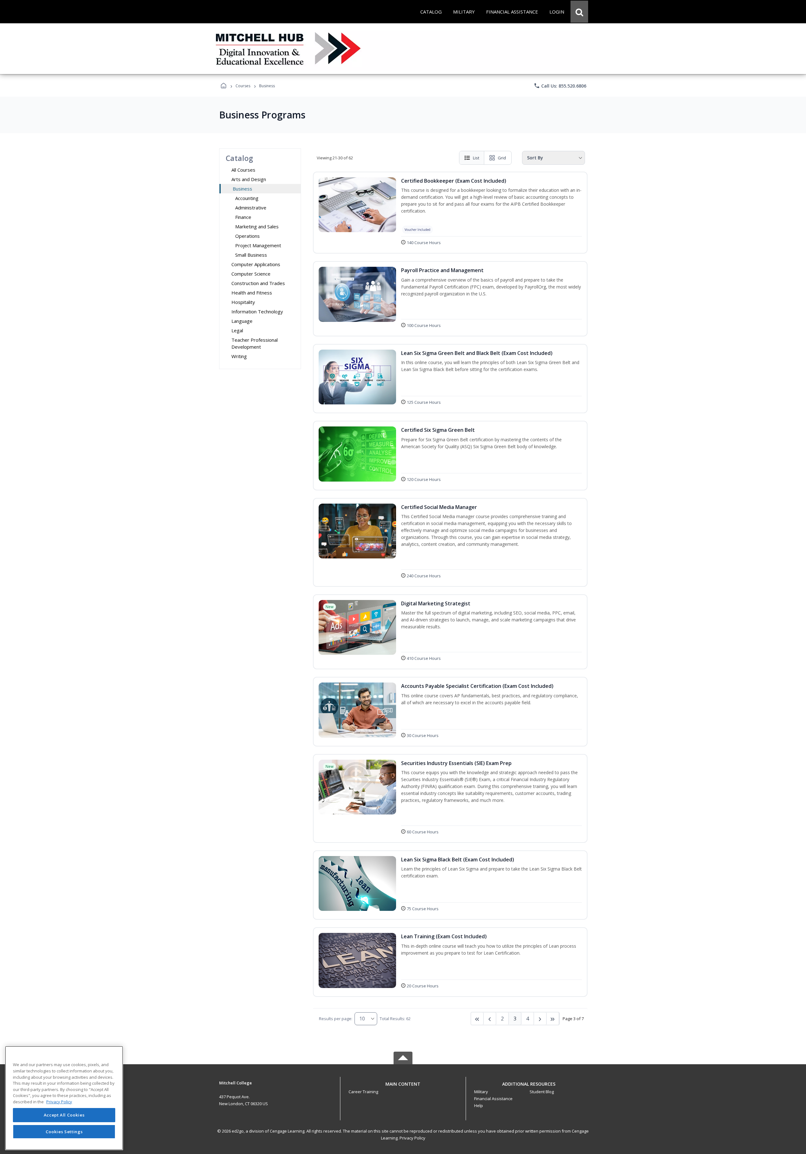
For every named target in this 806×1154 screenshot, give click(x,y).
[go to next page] (490, 1018)
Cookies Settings (64, 1131)
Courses (243, 86)
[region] (64, 1098)
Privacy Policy (412, 1138)
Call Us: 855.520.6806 (560, 86)
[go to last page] (477, 1018)
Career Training (363, 1091)
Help (478, 1105)
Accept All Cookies (64, 1115)
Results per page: (335, 1018)
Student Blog (542, 1091)
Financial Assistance (493, 1098)
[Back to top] (403, 1087)
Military (481, 1091)
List (476, 158)
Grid (502, 158)
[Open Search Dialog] (579, 12)
